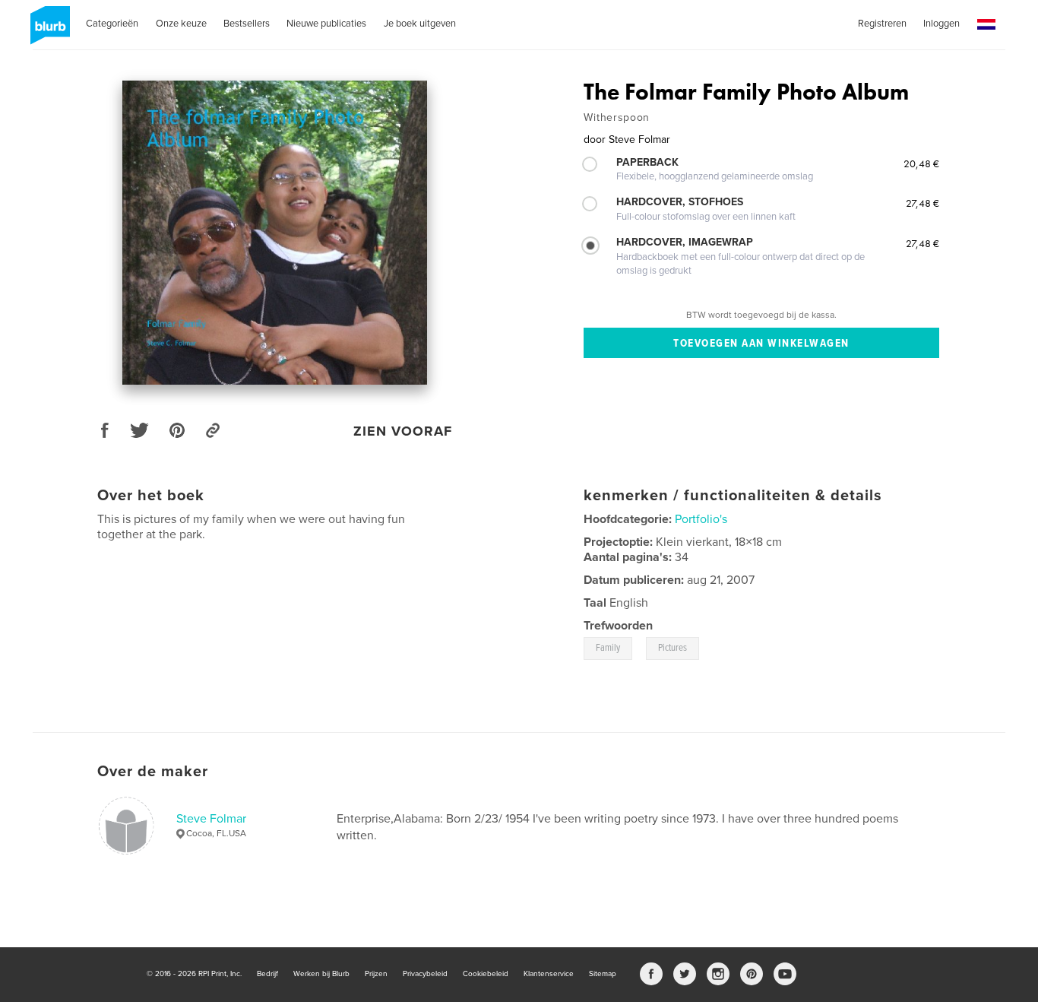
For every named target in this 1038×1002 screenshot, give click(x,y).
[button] (986, 24)
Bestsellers (246, 23)
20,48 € (921, 163)
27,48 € (922, 203)
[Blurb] (47, 31)
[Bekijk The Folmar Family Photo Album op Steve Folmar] (275, 233)
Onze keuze (181, 23)
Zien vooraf (402, 431)
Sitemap (602, 973)
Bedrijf (267, 973)
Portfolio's (701, 519)
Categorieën (112, 23)
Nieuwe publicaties (326, 23)
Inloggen (941, 23)
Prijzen (376, 973)
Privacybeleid (425, 973)
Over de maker (152, 772)
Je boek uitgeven (420, 23)
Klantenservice (549, 973)
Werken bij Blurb (321, 973)
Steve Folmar (211, 818)
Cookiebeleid (485, 973)
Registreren (882, 23)
